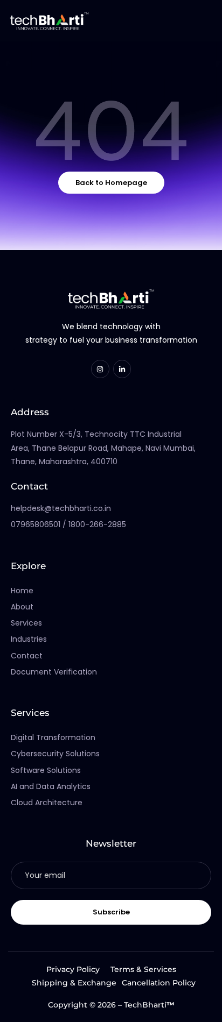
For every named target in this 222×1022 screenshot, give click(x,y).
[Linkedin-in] (122, 369)
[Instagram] (100, 369)
